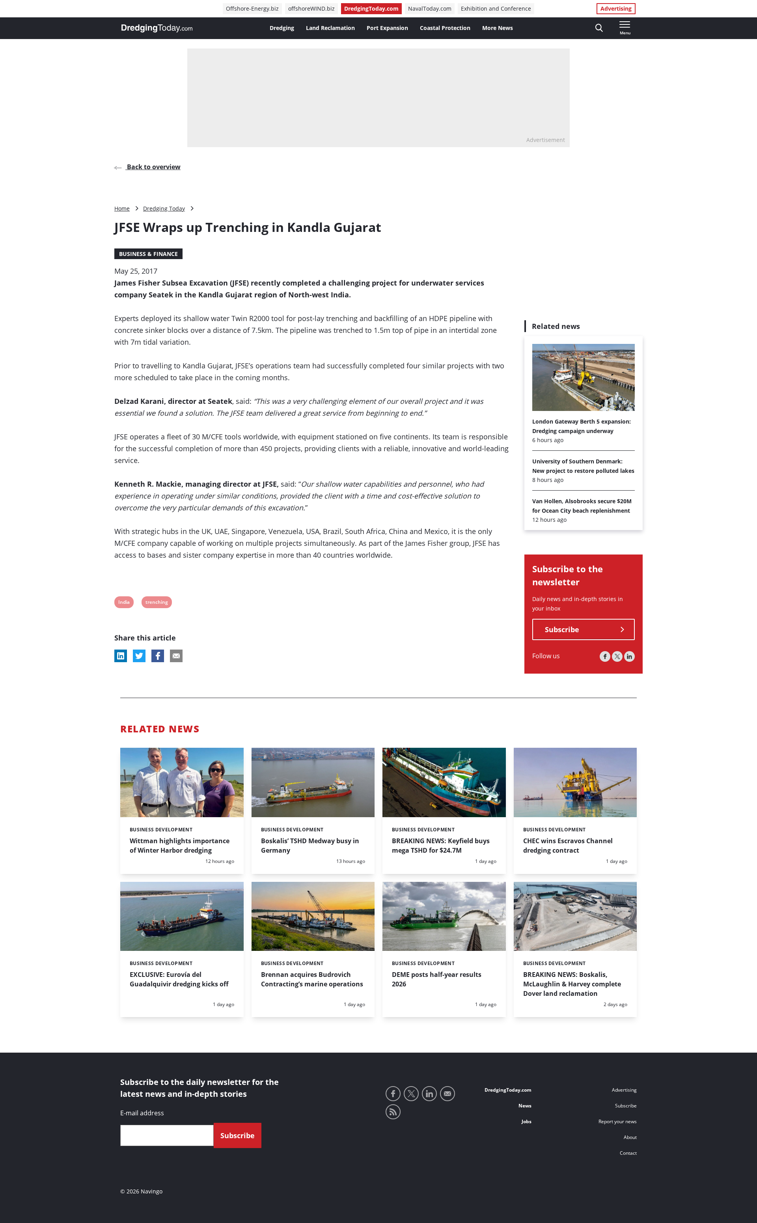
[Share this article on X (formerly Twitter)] (139, 656)
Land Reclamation (330, 28)
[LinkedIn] (629, 657)
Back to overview (153, 166)
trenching (156, 603)
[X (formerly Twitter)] (617, 657)
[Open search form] (599, 28)
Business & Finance (148, 254)
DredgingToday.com (371, 8)
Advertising (616, 8)
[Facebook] (605, 657)
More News (497, 28)
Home (122, 208)
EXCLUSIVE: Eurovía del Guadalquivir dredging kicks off (179, 979)
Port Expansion (387, 28)
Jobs (526, 1121)
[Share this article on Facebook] (157, 656)
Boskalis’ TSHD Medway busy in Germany (310, 845)
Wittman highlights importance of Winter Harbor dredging (179, 845)
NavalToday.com (429, 8)
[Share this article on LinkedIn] (120, 656)
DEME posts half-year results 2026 (436, 979)
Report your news (618, 1121)
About (630, 1137)
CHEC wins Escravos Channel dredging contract (568, 845)
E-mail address (142, 1113)
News (524, 1105)
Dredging (282, 28)
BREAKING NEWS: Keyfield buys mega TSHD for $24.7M (441, 845)
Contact (628, 1153)
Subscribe (562, 630)
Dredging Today (164, 208)
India (124, 603)
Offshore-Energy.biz (252, 8)
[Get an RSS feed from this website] (393, 1111)
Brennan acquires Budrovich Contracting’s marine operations (312, 979)
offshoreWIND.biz (311, 8)
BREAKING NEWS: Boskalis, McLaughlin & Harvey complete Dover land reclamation (572, 984)
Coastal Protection (445, 28)
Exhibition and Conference (496, 8)
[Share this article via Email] (176, 656)
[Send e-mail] (447, 1093)
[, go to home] (156, 28)
